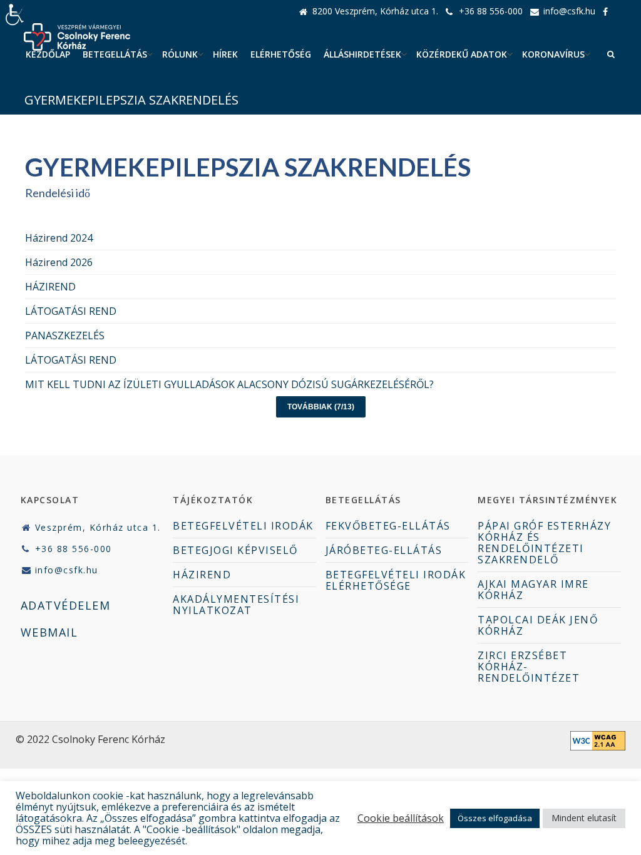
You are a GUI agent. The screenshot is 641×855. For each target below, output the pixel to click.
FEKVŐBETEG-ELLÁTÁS (388, 526)
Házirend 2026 (59, 262)
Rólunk (180, 54)
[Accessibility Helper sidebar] (15, 15)
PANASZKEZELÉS (65, 335)
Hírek (225, 54)
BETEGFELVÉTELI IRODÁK (243, 526)
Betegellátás (115, 54)
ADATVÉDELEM (66, 605)
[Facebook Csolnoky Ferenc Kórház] (609, 11)
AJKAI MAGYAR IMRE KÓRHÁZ (533, 589)
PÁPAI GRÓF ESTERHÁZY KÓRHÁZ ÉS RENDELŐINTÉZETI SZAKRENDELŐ (544, 542)
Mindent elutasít (584, 818)
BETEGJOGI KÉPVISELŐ (235, 550)
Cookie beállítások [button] (400, 818)
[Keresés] (611, 54)
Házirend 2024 (59, 238)
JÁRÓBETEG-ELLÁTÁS (384, 550)
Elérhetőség (280, 54)
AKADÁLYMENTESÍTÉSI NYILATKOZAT (236, 604)
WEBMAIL (49, 632)
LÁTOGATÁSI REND (70, 311)
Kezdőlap (48, 54)
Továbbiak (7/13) (320, 406)
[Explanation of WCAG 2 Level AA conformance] (597, 747)
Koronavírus (553, 54)
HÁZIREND (50, 287)
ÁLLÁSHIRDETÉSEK (362, 54)
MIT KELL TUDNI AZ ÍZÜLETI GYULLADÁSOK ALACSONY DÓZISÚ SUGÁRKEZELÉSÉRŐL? (229, 384)
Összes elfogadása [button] (495, 818)
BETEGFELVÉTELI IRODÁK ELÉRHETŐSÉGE (396, 580)
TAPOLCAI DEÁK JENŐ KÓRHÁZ (538, 625)
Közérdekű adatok (461, 54)
